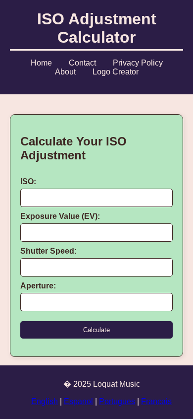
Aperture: (38, 285)
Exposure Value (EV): (60, 216)
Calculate (96, 330)
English (44, 401)
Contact (82, 63)
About (65, 72)
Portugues (117, 401)
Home (41, 63)
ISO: (28, 181)
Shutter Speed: (48, 251)
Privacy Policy (138, 63)
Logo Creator (116, 72)
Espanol (78, 401)
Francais (156, 401)
